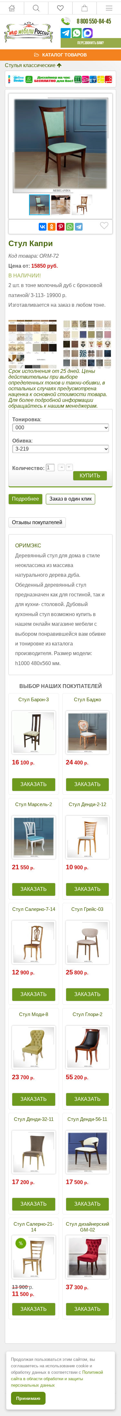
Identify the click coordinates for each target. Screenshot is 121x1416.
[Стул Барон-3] (33, 732)
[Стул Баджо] (87, 732)
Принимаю (28, 1398)
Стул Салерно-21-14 (34, 1226)
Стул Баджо (87, 699)
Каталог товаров (64, 54)
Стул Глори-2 (87, 1014)
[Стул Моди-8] (33, 1047)
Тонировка (26, 419)
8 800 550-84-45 (94, 21)
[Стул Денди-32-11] (33, 1152)
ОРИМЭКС (28, 545)
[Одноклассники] (51, 227)
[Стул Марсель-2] (33, 837)
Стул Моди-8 (33, 1014)
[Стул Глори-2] (87, 1047)
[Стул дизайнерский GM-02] (87, 1257)
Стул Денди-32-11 (34, 1119)
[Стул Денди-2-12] (87, 837)
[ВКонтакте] (42, 227)
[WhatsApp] (70, 227)
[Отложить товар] (104, 226)
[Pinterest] (61, 227)
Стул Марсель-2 (33, 804)
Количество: (29, 468)
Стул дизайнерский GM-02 (87, 1226)
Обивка (21, 441)
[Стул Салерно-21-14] (33, 1257)
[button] (103, 102)
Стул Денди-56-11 (87, 1119)
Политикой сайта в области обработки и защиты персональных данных (57, 1379)
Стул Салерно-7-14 (33, 909)
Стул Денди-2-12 (87, 804)
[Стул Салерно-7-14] (33, 942)
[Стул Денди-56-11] (87, 1152)
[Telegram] (79, 227)
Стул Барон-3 (33, 699)
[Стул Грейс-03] (87, 942)
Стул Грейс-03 (87, 909)
